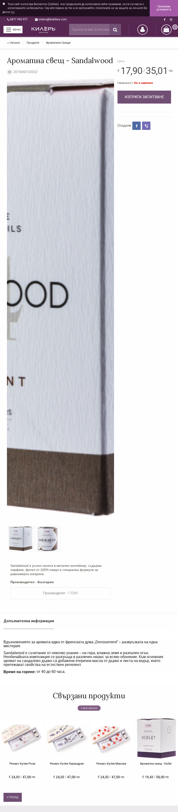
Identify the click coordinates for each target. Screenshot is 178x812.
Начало (15, 42)
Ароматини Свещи (58, 42)
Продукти (33, 42)
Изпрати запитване (144, 97)
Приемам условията (163, 8)
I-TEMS (73, 593)
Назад (13, 797)
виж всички (89, 708)
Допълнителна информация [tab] (28, 621)
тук (13, 12)
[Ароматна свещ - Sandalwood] (60, 299)
